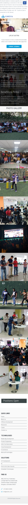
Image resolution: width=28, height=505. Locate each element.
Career (3, 427)
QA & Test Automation (7, 444)
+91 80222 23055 (7, 489)
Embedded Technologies (7, 469)
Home (2, 416)
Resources (4, 425)
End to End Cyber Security (7, 466)
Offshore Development (7, 422)
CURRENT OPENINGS (14, 46)
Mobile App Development (7, 438)
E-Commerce (4, 449)
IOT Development (5, 461)
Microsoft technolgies (6, 452)
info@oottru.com (7, 491)
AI (1, 463)
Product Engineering (6, 441)
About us (3, 419)
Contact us (4, 430)
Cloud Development (6, 447)
